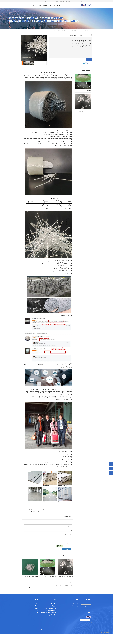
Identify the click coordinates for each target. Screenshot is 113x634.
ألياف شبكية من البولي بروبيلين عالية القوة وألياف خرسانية (65, 576)
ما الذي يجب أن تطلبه (68, 534)
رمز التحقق (70, 543)
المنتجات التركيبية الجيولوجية (73, 605)
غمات (78, 606)
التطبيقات (45, 5)
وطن (29, 5)
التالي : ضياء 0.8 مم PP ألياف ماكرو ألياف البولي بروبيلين (33, 511)
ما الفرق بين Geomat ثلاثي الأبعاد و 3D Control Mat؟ (35, 585)
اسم (71, 521)
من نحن (36, 605)
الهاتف (71, 530)
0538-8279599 (77, 1)
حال (50, 5)
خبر (37, 612)
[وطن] (86, 5)
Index (37, 628)
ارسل (67, 549)
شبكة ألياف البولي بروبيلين (50, 576)
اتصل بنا (58, 5)
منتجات (86, 30)
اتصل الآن (89, 59)
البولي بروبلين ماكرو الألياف (72, 30)
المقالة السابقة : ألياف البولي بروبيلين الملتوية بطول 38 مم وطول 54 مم (36, 509)
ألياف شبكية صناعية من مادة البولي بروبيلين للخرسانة (30, 576)
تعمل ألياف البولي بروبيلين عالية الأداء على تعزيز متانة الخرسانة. (63, 585)
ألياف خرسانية (81, 30)
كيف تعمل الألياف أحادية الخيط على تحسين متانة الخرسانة (35, 587)
